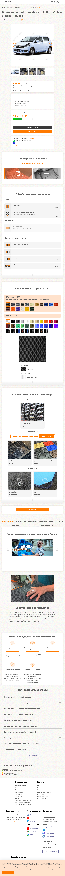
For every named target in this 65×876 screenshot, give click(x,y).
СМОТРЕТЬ (45, 436)
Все (38, 785)
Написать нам (50, 830)
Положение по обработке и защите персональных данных (24, 801)
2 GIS (31, 835)
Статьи (17, 787)
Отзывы (17, 790)
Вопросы (16, 20)
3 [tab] (31, 559)
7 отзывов (25, 83)
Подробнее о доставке (19, 145)
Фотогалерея (19, 792)
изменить (31, 138)
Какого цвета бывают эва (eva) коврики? (20, 732)
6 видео (6, 20)
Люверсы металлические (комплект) (19, 491)
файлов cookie (35, 864)
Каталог (41, 782)
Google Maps (34, 831)
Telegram (33, 821)
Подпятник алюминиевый (19, 461)
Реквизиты (18, 796)
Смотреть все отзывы (32, 563)
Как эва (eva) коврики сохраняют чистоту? (20, 720)
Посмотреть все (32, 755)
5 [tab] (36, 559)
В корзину (32, 510)
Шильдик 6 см (28, 423)
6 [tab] (38, 559)
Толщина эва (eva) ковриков (15, 749)
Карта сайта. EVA (42, 798)
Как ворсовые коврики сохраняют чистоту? (21, 726)
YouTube (32, 818)
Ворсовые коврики (43, 787)
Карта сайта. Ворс (42, 796)
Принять (8, 873)
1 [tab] (26, 559)
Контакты (18, 798)
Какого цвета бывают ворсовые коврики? (20, 738)
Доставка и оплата (20, 785)
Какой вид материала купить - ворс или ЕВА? (21, 743)
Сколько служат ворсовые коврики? (18, 703)
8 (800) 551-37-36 (48, 817)
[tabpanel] (32, 547)
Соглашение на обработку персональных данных (23, 805)
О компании (18, 794)
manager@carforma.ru (49, 827)
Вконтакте (33, 815)
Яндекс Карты (34, 828)
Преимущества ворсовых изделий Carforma (20, 714)
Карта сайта (40, 794)
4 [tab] (33, 559)
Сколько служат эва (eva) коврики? (17, 697)
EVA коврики (41, 790)
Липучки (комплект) (42, 491)
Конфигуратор (32, 131)
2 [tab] (29, 559)
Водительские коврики (44, 792)
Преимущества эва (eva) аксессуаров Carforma (22, 708)
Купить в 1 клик (32, 127)
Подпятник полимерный (44, 461)
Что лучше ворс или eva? (31, 163)
